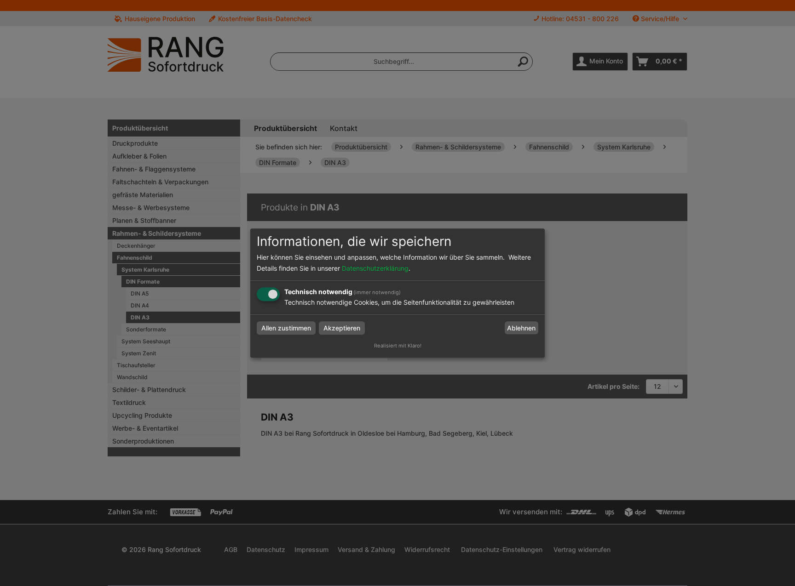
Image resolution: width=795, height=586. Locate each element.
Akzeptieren (341, 328)
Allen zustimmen (286, 328)
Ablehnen (521, 328)
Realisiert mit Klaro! (397, 345)
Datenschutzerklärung (375, 268)
